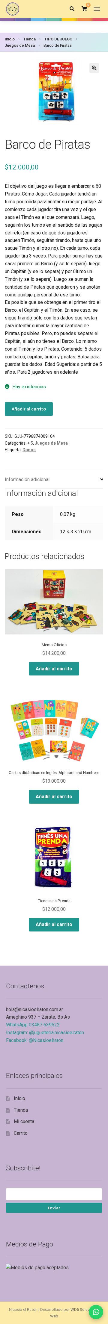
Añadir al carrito (29, 409)
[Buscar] (72, 9)
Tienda (29, 39)
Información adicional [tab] (27, 479)
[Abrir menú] (97, 9)
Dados (29, 449)
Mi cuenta (24, 1121)
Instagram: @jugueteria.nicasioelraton (45, 1032)
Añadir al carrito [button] (54, 669)
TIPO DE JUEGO (58, 39)
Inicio (10, 39)
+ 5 (30, 443)
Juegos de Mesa (20, 45)
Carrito (21, 1133)
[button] (94, 68)
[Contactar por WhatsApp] (96, 1312)
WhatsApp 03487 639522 (33, 1025)
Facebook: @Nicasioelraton (34, 1040)
